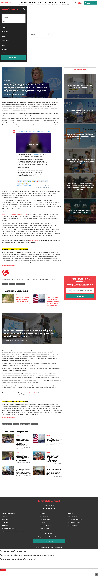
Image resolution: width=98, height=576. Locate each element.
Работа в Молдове (46, 4)
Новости (24, 2)
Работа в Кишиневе (80, 69)
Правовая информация (9, 528)
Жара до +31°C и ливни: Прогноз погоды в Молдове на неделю (23, 299)
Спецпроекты (48, 2)
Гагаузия (38, 4)
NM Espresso (22, 4)
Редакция (5, 519)
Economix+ (63, 2)
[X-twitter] (46, 508)
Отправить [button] (3, 570)
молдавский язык (20, 284)
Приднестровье (30, 4)
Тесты (56, 2)
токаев (34, 424)
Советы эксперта (56, 4)
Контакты (5, 522)
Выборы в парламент (6, 424)
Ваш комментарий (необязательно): (18, 559)
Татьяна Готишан (20, 303)
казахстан (16, 424)
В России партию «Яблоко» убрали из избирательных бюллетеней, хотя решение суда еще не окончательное (23, 471)
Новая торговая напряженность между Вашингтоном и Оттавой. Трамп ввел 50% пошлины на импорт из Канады (23, 457)
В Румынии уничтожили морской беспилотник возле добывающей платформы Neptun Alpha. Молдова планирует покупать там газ (53, 458)
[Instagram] (49, 508)
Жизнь (17, 294)
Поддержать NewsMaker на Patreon (13, 531)
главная (5, 284)
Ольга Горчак (8, 94)
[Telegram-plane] (54, 508)
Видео (40, 2)
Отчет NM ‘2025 (66, 4)
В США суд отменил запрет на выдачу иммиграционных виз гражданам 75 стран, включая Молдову (52, 301)
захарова (12, 284)
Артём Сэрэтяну (20, 462)
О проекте (5, 516)
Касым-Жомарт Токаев (25, 424)
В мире (48, 294)
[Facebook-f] (43, 508)
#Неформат (7, 80)
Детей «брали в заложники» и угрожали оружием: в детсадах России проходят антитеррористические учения (53, 472)
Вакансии (5, 525)
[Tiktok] (51, 508)
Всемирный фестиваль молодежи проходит (14, 214)
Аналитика (32, 2)
